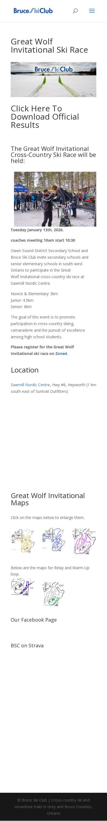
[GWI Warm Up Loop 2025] (53, 594)
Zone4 (61, 353)
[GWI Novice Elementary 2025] (84, 541)
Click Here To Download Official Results (45, 116)
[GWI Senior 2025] (53, 541)
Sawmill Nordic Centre (30, 384)
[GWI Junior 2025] (23, 541)
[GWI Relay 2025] (23, 587)
